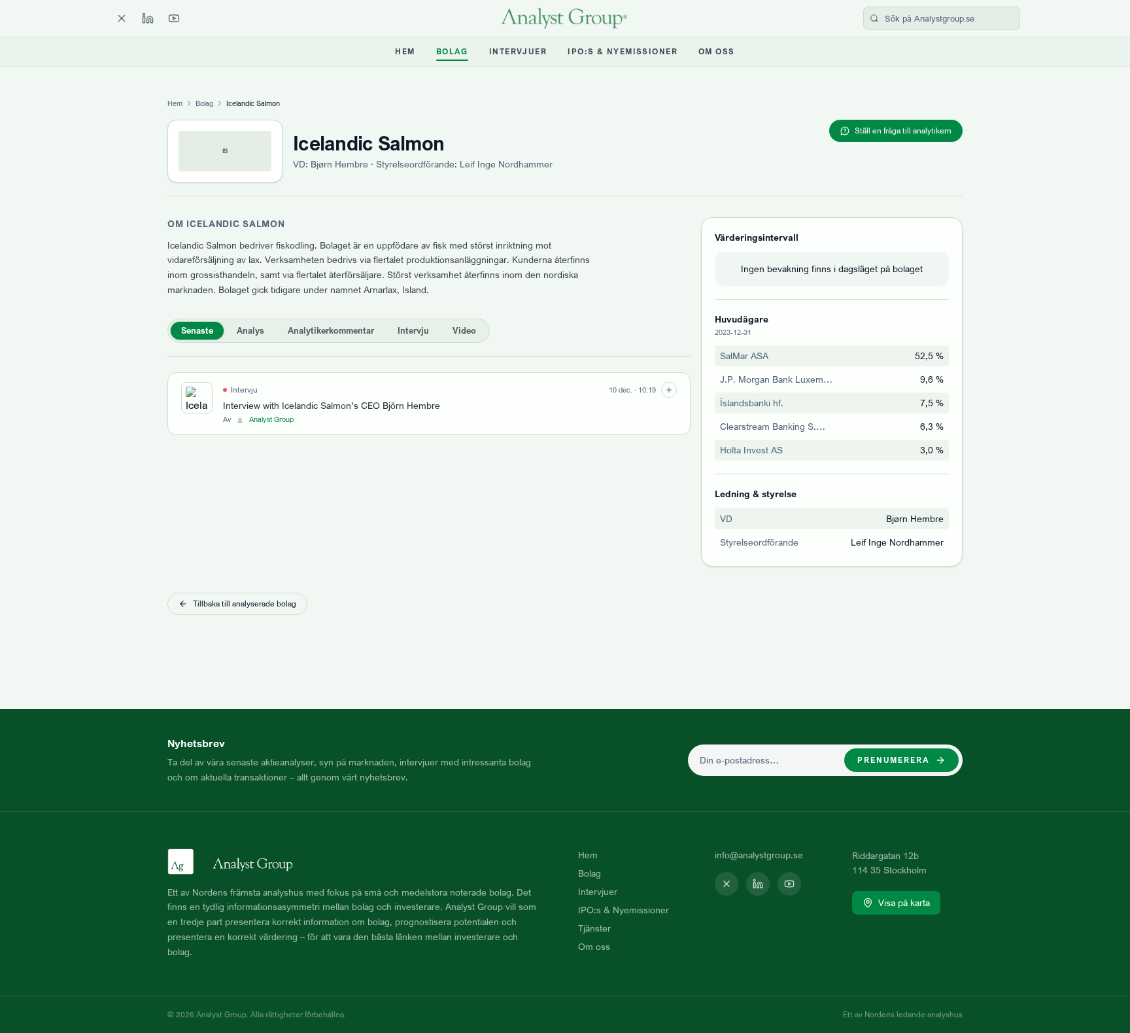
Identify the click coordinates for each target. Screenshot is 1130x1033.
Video (464, 330)
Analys (250, 330)
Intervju (413, 330)
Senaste (197, 330)
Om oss (716, 51)
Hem (405, 51)
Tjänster (594, 928)
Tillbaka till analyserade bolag (244, 603)
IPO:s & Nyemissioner (622, 51)
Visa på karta (904, 902)
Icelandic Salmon (368, 143)
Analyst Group (271, 419)
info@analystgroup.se (759, 854)
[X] (121, 18)
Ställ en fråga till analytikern (903, 130)
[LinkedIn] (148, 18)
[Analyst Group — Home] (565, 18)
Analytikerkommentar (331, 330)
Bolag (452, 51)
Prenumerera (893, 760)
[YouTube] (174, 18)
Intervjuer (518, 51)
